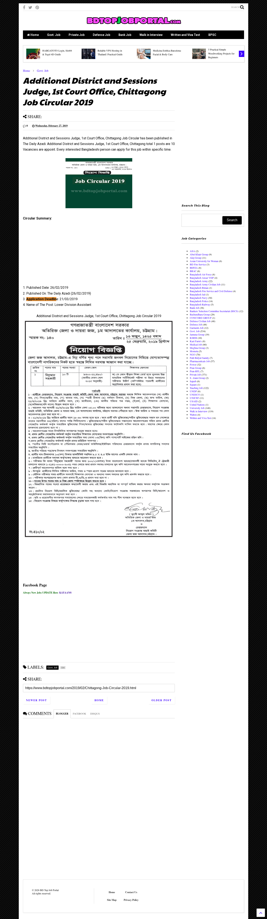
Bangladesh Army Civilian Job (205, 284)
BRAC (193, 271)
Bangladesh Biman (199, 287)
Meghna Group (197, 347)
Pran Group (196, 367)
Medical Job (196, 344)
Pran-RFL (195, 371)
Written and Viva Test (185, 35)
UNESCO (195, 394)
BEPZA (194, 267)
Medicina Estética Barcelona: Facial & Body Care (167, 52)
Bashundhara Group (200, 314)
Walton (193, 414)
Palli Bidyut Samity (199, 357)
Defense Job (101, 35)
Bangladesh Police (199, 301)
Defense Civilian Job (200, 321)
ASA (192, 251)
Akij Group (195, 257)
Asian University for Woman (204, 261)
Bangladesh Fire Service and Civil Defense (211, 291)
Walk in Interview (151, 35)
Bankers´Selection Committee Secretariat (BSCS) (214, 311)
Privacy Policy (131, 900)
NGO (192, 354)
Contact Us (131, 892)
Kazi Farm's (196, 341)
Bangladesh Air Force (201, 274)
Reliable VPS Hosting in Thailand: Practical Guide (110, 52)
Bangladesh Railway (200, 304)
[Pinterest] (37, 7)
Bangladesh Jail (197, 294)
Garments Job (197, 327)
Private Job (76, 35)
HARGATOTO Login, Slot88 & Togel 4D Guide (57, 52)
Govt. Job (53, 35)
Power (193, 364)
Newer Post (36, 700)
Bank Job (124, 35)
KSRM (193, 337)
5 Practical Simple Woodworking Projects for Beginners (221, 53)
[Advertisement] (99, 254)
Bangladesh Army (199, 281)
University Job (197, 408)
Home (34, 35)
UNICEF (194, 398)
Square (193, 384)
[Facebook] (24, 7)
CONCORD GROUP (201, 317)
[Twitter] (30, 7)
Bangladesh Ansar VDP (202, 277)
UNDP (193, 391)
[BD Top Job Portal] (134, 25)
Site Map (112, 900)
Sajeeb (193, 381)
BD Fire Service (198, 264)
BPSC (212, 35)
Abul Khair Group (199, 254)
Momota (194, 351)
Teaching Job (196, 388)
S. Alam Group (197, 377)
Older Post (161, 700)
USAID (194, 401)
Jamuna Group (197, 334)
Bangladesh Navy (198, 297)
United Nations (197, 404)
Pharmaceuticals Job (200, 361)
